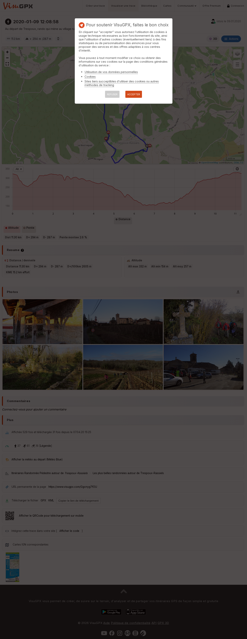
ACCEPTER (133, 94)
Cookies (90, 76)
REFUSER (112, 94)
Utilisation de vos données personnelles (111, 72)
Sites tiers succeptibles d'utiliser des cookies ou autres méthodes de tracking (122, 83)
